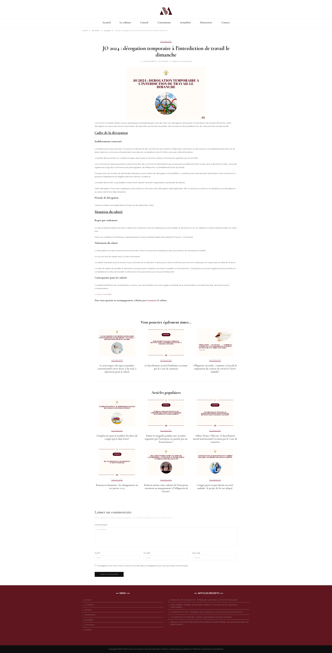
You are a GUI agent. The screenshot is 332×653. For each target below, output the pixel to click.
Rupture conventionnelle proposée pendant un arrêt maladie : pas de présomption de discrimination (209, 623)
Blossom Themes (192, 649)
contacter (152, 300)
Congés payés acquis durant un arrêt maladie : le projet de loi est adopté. (215, 487)
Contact (225, 23)
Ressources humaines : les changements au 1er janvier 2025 (117, 487)
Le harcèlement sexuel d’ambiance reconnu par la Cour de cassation (166, 367)
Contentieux (164, 23)
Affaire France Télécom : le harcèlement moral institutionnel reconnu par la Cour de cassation (215, 439)
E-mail (147, 553)
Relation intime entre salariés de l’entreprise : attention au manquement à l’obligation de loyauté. (166, 488)
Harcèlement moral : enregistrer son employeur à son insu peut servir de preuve (206, 612)
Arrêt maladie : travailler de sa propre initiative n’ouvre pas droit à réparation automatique (204, 606)
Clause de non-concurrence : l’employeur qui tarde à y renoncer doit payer (203, 600)
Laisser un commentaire (182, 61)
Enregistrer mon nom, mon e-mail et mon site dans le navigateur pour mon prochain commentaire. (143, 566)
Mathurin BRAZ (149, 61)
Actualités (185, 23)
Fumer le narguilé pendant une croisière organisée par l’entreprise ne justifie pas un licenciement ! (166, 439)
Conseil (144, 23)
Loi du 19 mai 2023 (103, 294)
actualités (166, 41)
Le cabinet (125, 23)
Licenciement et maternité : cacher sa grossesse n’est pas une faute (201, 617)
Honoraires (206, 23)
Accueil (106, 23)
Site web (196, 553)
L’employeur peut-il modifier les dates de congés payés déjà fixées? (116, 437)
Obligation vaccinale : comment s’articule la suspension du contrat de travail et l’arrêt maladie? (215, 368)
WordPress (218, 649)
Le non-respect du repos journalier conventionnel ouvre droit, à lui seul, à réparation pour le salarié (117, 368)
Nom (97, 553)
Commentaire (101, 525)
